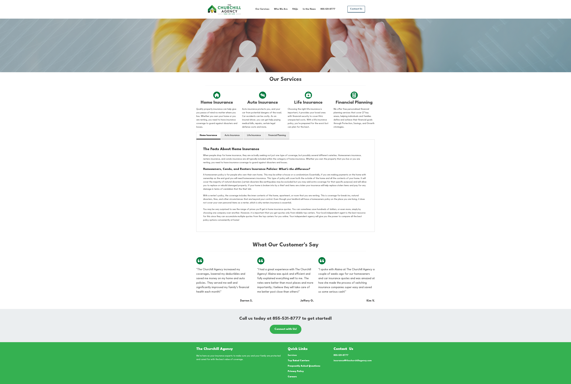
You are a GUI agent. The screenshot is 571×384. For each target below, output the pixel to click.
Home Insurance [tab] (208, 135)
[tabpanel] (285, 186)
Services (292, 355)
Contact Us (356, 9)
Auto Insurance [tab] (232, 135)
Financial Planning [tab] (277, 135)
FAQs (295, 9)
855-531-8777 (327, 9)
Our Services (262, 9)
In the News (309, 9)
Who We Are (281, 9)
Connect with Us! (285, 329)
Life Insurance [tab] (254, 135)
